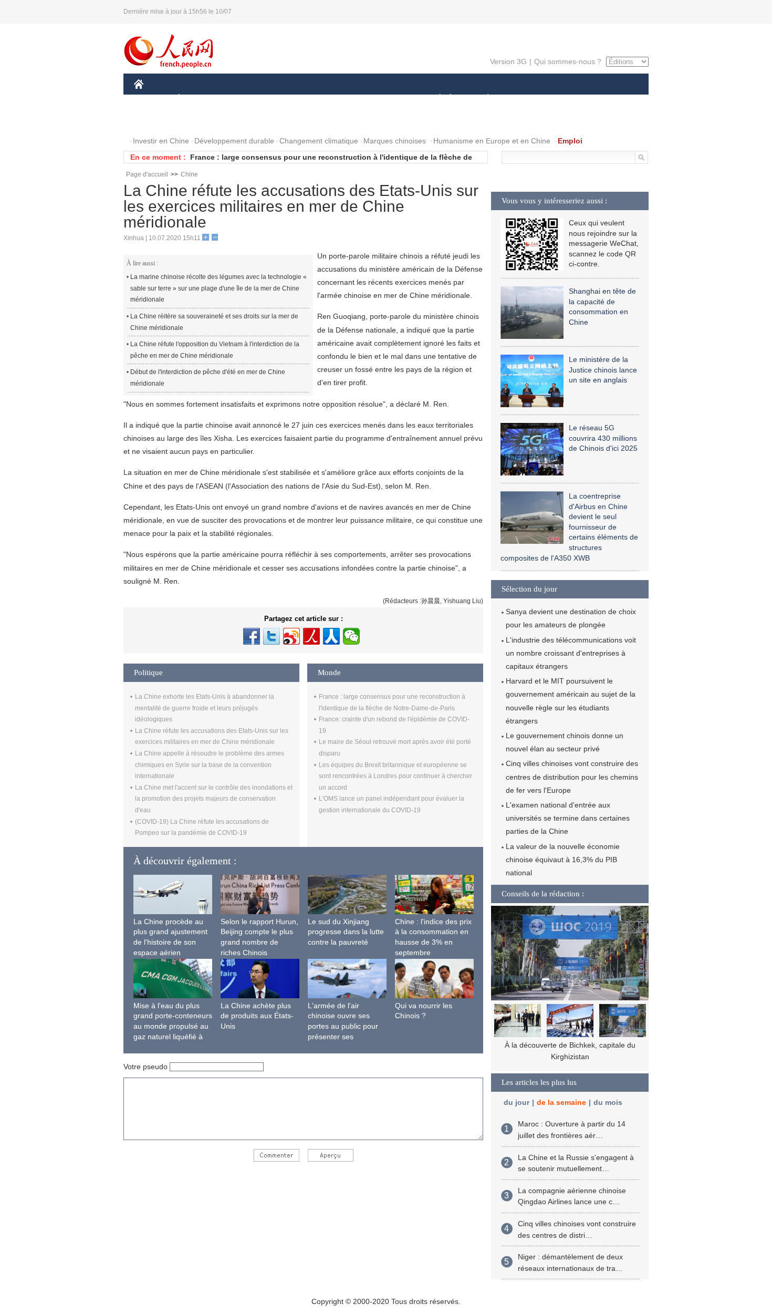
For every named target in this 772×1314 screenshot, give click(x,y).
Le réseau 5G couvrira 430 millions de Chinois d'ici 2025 (603, 437)
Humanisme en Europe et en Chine (491, 141)
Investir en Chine (161, 141)
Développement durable (234, 141)
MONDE (247, 99)
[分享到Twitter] (271, 636)
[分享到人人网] (331, 636)
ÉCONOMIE (198, 99)
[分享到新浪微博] (291, 636)
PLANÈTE (482, 99)
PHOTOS (201, 120)
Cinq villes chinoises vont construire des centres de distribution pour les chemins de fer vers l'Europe (572, 776)
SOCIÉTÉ (435, 99)
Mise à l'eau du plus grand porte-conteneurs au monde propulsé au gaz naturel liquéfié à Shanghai (172, 1026)
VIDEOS (244, 120)
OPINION (156, 120)
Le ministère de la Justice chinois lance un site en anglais (603, 369)
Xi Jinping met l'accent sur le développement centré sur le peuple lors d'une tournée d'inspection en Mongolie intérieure (570, 1056)
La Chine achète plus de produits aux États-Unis (257, 1015)
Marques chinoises (394, 141)
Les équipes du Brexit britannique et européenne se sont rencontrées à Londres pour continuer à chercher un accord (395, 776)
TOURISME (570, 99)
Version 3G (508, 61)
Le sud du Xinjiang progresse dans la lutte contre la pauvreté (346, 931)
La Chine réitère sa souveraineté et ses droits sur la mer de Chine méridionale (214, 322)
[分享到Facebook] (251, 636)
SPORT (525, 99)
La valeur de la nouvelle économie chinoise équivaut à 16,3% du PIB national (563, 859)
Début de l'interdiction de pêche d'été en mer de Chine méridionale (207, 377)
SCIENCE (339, 99)
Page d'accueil (147, 174)
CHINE (152, 99)
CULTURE (387, 99)
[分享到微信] (351, 636)
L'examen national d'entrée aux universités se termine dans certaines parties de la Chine (568, 818)
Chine (189, 174)
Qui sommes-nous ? (567, 61)
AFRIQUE (292, 99)
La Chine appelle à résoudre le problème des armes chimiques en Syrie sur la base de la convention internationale (209, 765)
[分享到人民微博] (311, 636)
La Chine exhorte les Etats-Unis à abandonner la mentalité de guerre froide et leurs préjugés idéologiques (204, 708)
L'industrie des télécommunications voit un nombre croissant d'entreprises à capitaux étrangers (571, 653)
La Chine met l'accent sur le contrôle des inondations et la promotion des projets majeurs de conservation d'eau (214, 799)
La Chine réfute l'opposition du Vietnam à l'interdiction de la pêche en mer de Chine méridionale (214, 349)
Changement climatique (318, 141)
